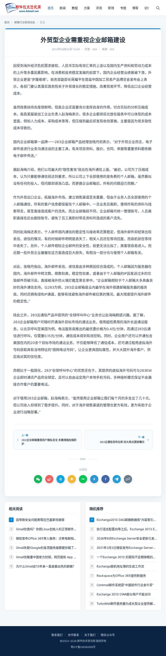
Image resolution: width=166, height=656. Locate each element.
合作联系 (73, 635)
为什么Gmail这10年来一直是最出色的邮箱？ (46, 566)
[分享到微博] (49, 479)
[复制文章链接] (128, 479)
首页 (51, 8)
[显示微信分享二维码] (38, 479)
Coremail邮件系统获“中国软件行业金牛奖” (125, 585)
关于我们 (90, 635)
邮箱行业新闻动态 (24, 22)
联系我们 (57, 635)
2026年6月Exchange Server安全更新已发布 (127, 538)
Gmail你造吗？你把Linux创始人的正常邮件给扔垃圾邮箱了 (46, 529)
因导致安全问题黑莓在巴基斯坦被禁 (40, 520)
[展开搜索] (158, 8)
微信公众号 (108, 635)
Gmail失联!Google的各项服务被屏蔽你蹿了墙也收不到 (46, 547)
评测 (99, 8)
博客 (135, 8)
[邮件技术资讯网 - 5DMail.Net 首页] (22, 7)
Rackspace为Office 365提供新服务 (121, 575)
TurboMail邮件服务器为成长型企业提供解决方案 (127, 603)
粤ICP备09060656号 (83, 647)
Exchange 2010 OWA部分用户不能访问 (124, 594)
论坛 (147, 8)
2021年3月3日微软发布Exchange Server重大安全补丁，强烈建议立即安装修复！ (127, 547)
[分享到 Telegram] (117, 479)
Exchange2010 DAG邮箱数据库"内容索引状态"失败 (127, 520)
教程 (75, 8)
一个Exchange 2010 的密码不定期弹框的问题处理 (127, 557)
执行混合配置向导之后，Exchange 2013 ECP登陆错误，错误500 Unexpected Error (127, 529)
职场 (111, 8)
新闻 (63, 8)
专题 (123, 8)
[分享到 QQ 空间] (72, 479)
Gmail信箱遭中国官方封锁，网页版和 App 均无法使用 (46, 557)
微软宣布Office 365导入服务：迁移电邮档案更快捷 (46, 538)
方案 (87, 8)
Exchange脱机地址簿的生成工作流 (120, 566)
